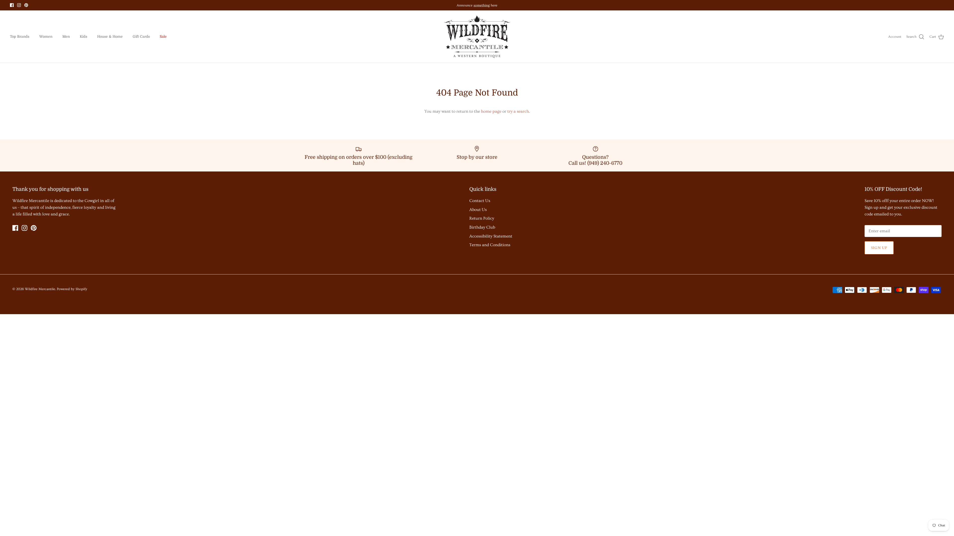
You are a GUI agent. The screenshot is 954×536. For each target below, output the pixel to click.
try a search (518, 111)
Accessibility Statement (490, 236)
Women (45, 36)
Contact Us (479, 200)
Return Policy (481, 218)
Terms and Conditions (489, 244)
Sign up (879, 248)
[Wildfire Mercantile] (477, 36)
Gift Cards (141, 36)
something (482, 5)
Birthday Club (482, 227)
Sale (163, 36)
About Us (478, 209)
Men (66, 36)
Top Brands (19, 36)
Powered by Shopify (72, 289)
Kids (83, 36)
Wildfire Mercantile (40, 289)
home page (491, 111)
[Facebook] (12, 5)
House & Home (110, 36)
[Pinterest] (26, 5)
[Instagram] (19, 5)
